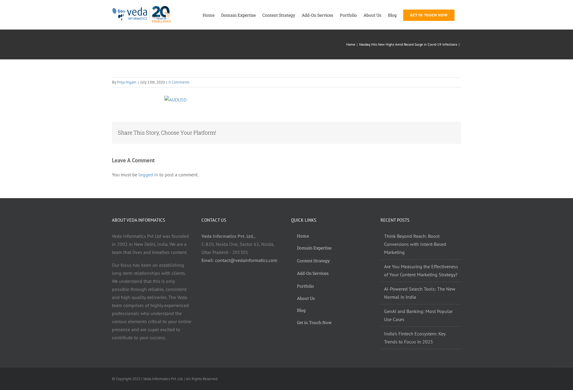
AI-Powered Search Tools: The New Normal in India (419, 293)
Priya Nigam (126, 82)
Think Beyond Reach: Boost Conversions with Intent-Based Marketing (415, 244)
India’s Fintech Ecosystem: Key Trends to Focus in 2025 (414, 338)
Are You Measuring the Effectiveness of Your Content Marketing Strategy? (421, 270)
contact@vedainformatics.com (246, 260)
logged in (148, 175)
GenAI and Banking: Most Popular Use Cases (418, 315)
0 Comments (179, 82)
